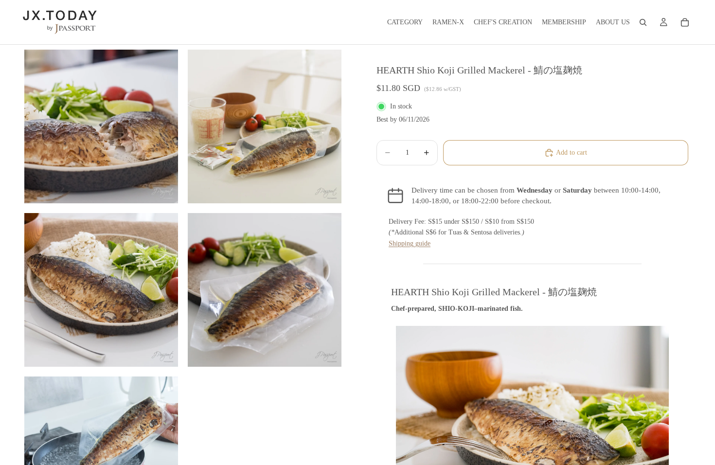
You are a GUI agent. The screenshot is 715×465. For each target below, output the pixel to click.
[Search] (643, 22)
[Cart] (685, 22)
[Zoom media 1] (101, 126)
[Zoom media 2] (264, 126)
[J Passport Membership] (663, 22)
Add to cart (571, 152)
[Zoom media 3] (101, 290)
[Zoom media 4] (264, 290)
